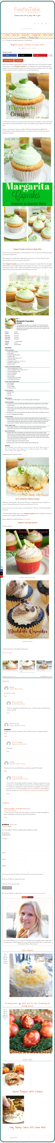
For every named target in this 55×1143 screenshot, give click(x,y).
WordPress (40, 1137)
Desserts (13, 676)
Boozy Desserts (49, 676)
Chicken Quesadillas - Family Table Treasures (16, 808)
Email (4, 859)
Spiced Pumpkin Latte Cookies (27, 1091)
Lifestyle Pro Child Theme (23, 1137)
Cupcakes (10, 676)
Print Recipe (19, 60)
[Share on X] (1, 573)
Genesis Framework (33, 1137)
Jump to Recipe (8, 60)
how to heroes (27, 519)
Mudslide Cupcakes (28, 641)
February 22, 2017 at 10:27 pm (17, 725)
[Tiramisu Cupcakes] (44, 665)
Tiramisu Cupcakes (40, 670)
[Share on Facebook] (1, 570)
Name (4, 852)
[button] (17, 323)
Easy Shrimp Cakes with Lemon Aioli (27, 1127)
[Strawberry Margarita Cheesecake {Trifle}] (27, 665)
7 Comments (34, 48)
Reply (5, 696)
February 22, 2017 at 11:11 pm (19, 744)
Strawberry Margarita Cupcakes (27, 577)
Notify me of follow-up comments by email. (13, 879)
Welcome (24, 897)
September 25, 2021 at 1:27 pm (20, 779)
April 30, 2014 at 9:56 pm (18, 704)
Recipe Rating (5, 833)
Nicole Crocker (16, 702)
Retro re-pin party (7, 652)
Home (3, 40)
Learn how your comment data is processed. (33, 893)
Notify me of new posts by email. (10, 884)
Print (19, 318)
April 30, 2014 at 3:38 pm (16, 689)
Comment (5, 838)
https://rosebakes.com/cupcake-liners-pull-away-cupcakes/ (34, 790)
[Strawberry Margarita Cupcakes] (10, 665)
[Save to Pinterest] (1, 576)
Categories (30, 897)
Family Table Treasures (27, 11)
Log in (44, 1137)
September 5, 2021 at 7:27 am (17, 764)
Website (4, 865)
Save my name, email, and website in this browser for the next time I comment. (22, 874)
